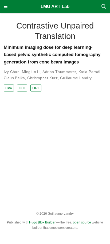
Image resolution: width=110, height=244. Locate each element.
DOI (22, 88)
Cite (8, 88)
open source (82, 222)
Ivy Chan (11, 72)
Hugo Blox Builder (42, 222)
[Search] (103, 7)
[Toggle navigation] (5, 7)
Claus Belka (14, 78)
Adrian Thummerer (59, 72)
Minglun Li (31, 72)
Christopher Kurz (42, 78)
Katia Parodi (89, 72)
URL (36, 88)
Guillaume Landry (76, 78)
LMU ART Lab (55, 6)
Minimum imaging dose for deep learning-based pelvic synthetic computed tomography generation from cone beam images (52, 55)
